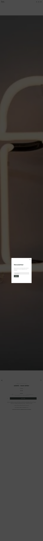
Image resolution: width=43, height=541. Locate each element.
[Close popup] (30, 259)
